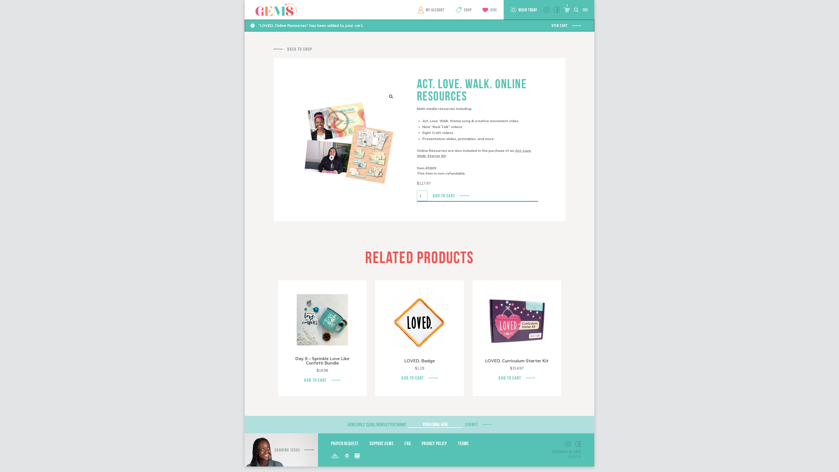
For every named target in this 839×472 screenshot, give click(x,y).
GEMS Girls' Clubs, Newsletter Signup (377, 424)
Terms (463, 443)
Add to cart (444, 195)
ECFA (347, 456)
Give (493, 9)
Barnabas (335, 455)
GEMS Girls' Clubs (276, 9)
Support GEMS (381, 443)
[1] (567, 9)
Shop (468, 9)
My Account (435, 9)
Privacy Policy (434, 443)
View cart (559, 26)
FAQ (407, 443)
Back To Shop (299, 49)
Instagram (547, 10)
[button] (391, 97)
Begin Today (527, 9)
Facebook (557, 10)
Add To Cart (315, 380)
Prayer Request (345, 443)
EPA (357, 455)
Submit (471, 424)
